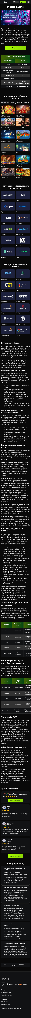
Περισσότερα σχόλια (15, 856)
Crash (18, 102)
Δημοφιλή (3, 102)
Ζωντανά (11, 102)
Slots (25, 102)
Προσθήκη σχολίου (15, 800)
